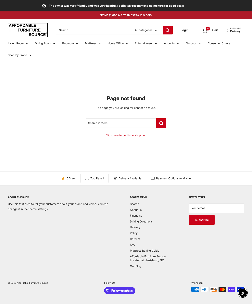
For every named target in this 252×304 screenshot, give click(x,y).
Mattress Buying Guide (144, 250)
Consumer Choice (219, 43)
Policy (134, 233)
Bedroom (68, 43)
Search (134, 204)
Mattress (90, 43)
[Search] (168, 30)
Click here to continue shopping (126, 135)
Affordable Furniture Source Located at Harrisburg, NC (148, 258)
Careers (135, 239)
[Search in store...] (161, 123)
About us (136, 209)
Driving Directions (141, 221)
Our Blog (135, 266)
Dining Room (43, 43)
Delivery (135, 227)
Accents (169, 43)
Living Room (16, 43)
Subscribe (202, 220)
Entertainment (144, 43)
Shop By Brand (17, 55)
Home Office (116, 43)
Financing (136, 215)
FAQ (132, 244)
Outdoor (191, 43)
